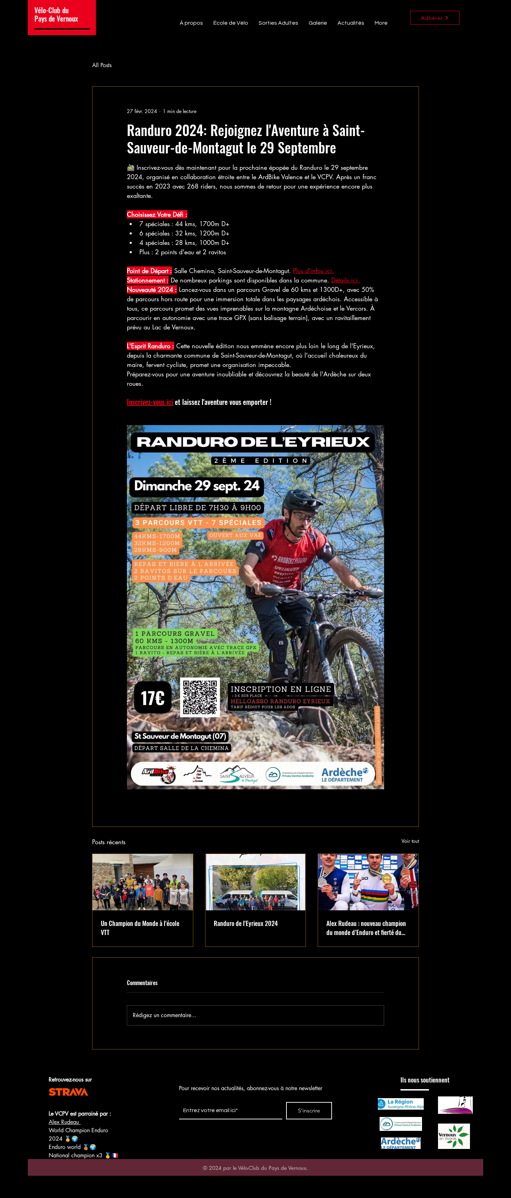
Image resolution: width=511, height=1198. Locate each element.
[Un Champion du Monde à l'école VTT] (142, 882)
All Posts (102, 65)
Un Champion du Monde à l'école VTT (140, 928)
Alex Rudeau (65, 1122)
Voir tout (410, 841)
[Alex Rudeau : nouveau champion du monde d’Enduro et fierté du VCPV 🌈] (368, 882)
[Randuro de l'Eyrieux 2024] (255, 882)
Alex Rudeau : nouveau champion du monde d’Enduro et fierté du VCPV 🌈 (366, 928)
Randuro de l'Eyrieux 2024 (246, 923)
